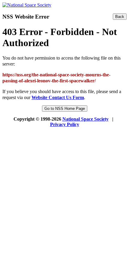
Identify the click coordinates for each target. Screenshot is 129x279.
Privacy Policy (64, 124)
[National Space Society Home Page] (26, 4)
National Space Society (85, 119)
